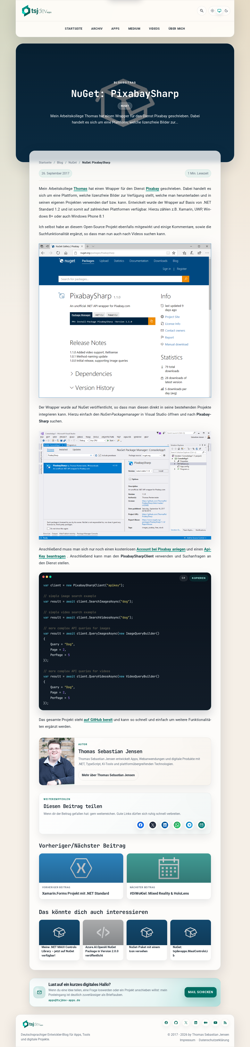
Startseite (73, 28)
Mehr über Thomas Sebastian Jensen (108, 775)
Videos (154, 28)
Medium (134, 28)
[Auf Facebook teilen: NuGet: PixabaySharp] (140, 825)
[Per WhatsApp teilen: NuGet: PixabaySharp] (177, 825)
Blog (60, 162)
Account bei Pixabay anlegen (161, 549)
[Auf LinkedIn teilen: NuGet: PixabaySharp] (165, 825)
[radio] (212, 10)
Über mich (177, 28)
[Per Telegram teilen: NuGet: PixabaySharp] (189, 825)
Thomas (80, 188)
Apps (115, 28)
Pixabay (152, 188)
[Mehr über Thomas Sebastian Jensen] (56, 761)
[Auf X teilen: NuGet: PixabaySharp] (153, 825)
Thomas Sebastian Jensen (210, 1034)
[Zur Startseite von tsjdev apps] (33, 1024)
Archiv (97, 28)
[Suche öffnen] (201, 10)
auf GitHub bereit (98, 719)
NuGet (125, 106)
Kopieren (199, 578)
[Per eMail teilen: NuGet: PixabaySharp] (201, 825)
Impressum (187, 1040)
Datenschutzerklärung (214, 1040)
